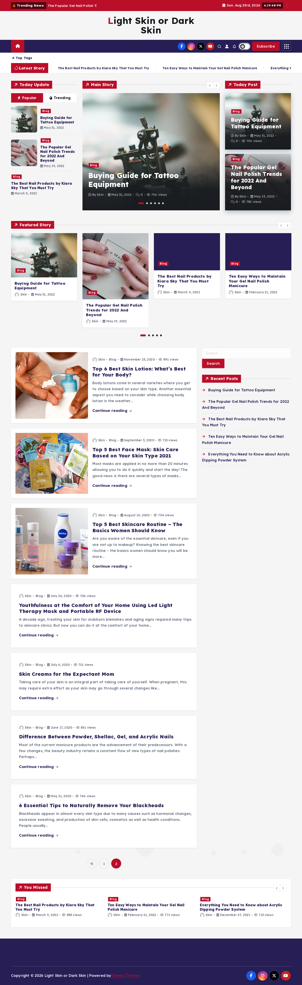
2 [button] (147, 203)
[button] (210, 85)
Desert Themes (126, 975)
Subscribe (266, 46)
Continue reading (110, 410)
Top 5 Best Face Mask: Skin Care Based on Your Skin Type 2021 (135, 452)
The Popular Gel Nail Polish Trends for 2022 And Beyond (57, 154)
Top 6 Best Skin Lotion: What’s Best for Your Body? (139, 372)
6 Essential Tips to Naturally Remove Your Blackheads (91, 805)
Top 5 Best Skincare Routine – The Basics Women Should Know (137, 527)
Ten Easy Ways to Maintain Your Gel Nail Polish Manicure (145, 68)
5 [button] (159, 203)
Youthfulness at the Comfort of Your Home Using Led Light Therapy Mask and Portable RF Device (95, 608)
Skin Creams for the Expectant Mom (66, 674)
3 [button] (151, 203)
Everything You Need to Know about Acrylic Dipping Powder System (241, 907)
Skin (100, 195)
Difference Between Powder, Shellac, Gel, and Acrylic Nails (96, 736)
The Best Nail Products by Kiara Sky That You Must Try (41, 185)
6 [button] (163, 203)
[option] (151, 151)
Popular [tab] (29, 98)
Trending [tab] (62, 98)
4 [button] (155, 203)
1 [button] (141, 203)
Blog (46, 111)
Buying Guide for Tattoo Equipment (57, 119)
